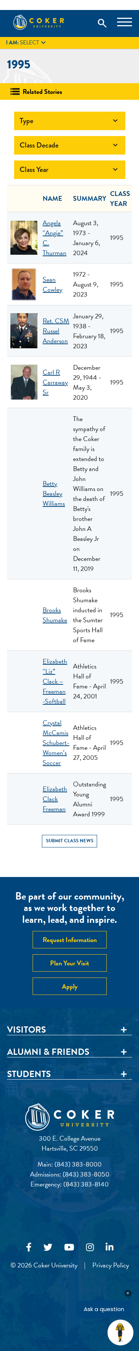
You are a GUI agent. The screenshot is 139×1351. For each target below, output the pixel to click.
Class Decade (70, 145)
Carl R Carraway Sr (55, 382)
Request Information (70, 940)
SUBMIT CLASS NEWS (69, 840)
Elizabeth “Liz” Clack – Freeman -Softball (55, 681)
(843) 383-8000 (78, 1164)
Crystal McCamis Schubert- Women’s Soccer (56, 743)
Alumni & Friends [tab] (48, 1052)
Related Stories (42, 91)
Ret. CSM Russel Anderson (56, 331)
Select (27, 42)
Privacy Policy (110, 1265)
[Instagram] (90, 1247)
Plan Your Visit (69, 963)
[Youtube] (69, 1247)
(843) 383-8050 (86, 1174)
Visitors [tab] (26, 1030)
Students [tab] (29, 1074)
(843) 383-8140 (86, 1184)
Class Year (70, 169)
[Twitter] (47, 1247)
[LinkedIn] (109, 1247)
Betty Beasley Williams (54, 493)
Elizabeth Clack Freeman (55, 799)
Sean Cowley (52, 284)
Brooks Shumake (55, 615)
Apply (69, 986)
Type (70, 120)
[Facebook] (29, 1247)
